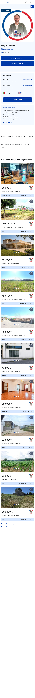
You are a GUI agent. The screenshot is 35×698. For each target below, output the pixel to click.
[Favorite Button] (31, 165)
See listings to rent (7, 527)
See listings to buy (7, 524)
